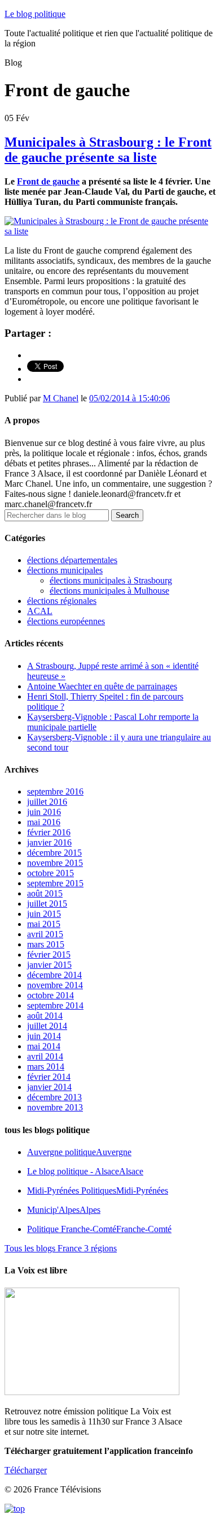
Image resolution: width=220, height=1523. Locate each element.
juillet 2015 (47, 903)
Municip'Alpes (63, 1210)
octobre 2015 (50, 873)
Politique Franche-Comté (99, 1229)
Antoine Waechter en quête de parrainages (102, 686)
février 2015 (49, 954)
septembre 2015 (55, 883)
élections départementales (72, 560)
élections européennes (66, 621)
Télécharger (26, 1470)
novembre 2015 (55, 863)
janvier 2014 (49, 1087)
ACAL (39, 611)
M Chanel (60, 398)
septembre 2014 (55, 1005)
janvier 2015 (49, 964)
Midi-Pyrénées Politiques (97, 1190)
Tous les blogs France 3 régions (61, 1248)
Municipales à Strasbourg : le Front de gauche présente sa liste (108, 150)
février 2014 (49, 1077)
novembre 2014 (55, 985)
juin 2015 (44, 914)
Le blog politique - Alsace (85, 1171)
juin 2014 (44, 1036)
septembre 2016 (55, 791)
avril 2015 (45, 934)
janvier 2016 (49, 842)
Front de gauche (48, 181)
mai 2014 (43, 1046)
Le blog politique (35, 14)
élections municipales (65, 570)
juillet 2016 (47, 801)
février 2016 (49, 832)
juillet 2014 (47, 1026)
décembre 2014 (54, 975)
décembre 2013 (54, 1097)
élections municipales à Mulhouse (109, 590)
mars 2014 (45, 1066)
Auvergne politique (79, 1152)
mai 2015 (43, 924)
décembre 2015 (54, 852)
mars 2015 (45, 944)
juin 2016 (44, 812)
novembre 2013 (55, 1107)
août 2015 (45, 893)
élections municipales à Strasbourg (111, 580)
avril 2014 (45, 1056)
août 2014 (45, 1015)
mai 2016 (43, 822)
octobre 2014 (50, 995)
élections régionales (61, 601)
